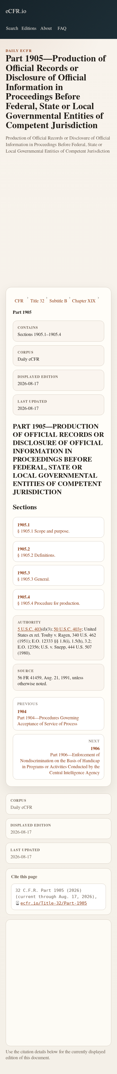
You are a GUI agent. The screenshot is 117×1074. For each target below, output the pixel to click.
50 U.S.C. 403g (68, 629)
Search (12, 28)
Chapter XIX (84, 301)
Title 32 (37, 301)
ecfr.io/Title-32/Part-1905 (53, 903)
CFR (19, 301)
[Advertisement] (58, 225)
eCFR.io (16, 11)
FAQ (62, 28)
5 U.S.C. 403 (29, 629)
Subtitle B (58, 301)
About (46, 28)
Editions (29, 28)
